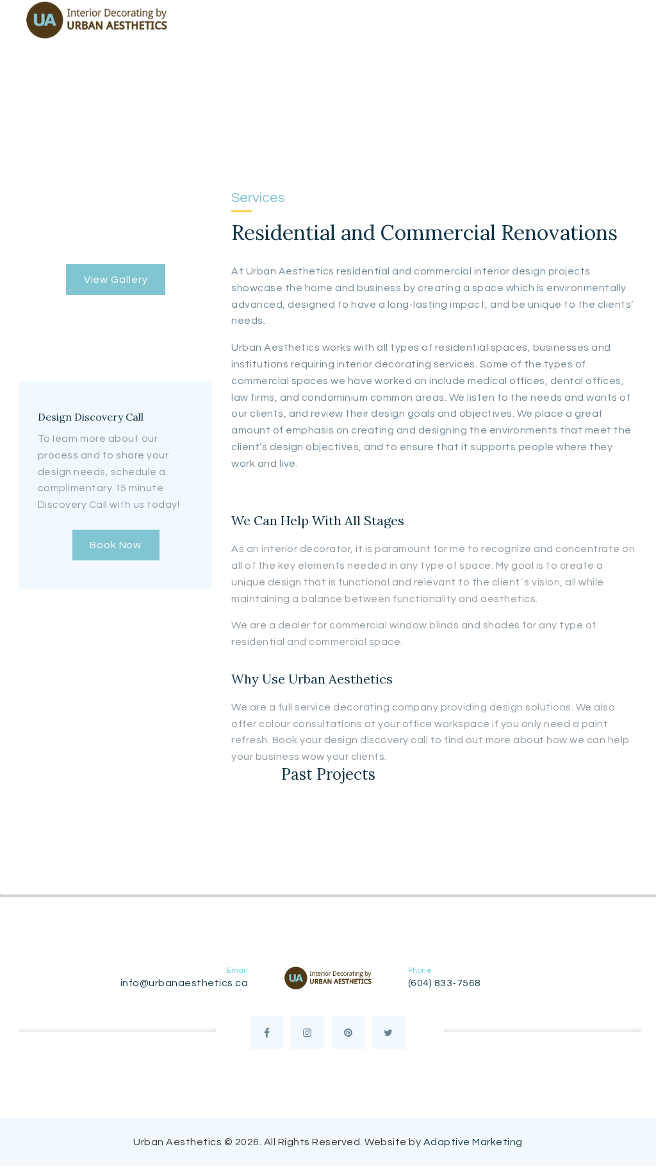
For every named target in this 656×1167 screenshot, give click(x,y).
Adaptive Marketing (473, 1142)
